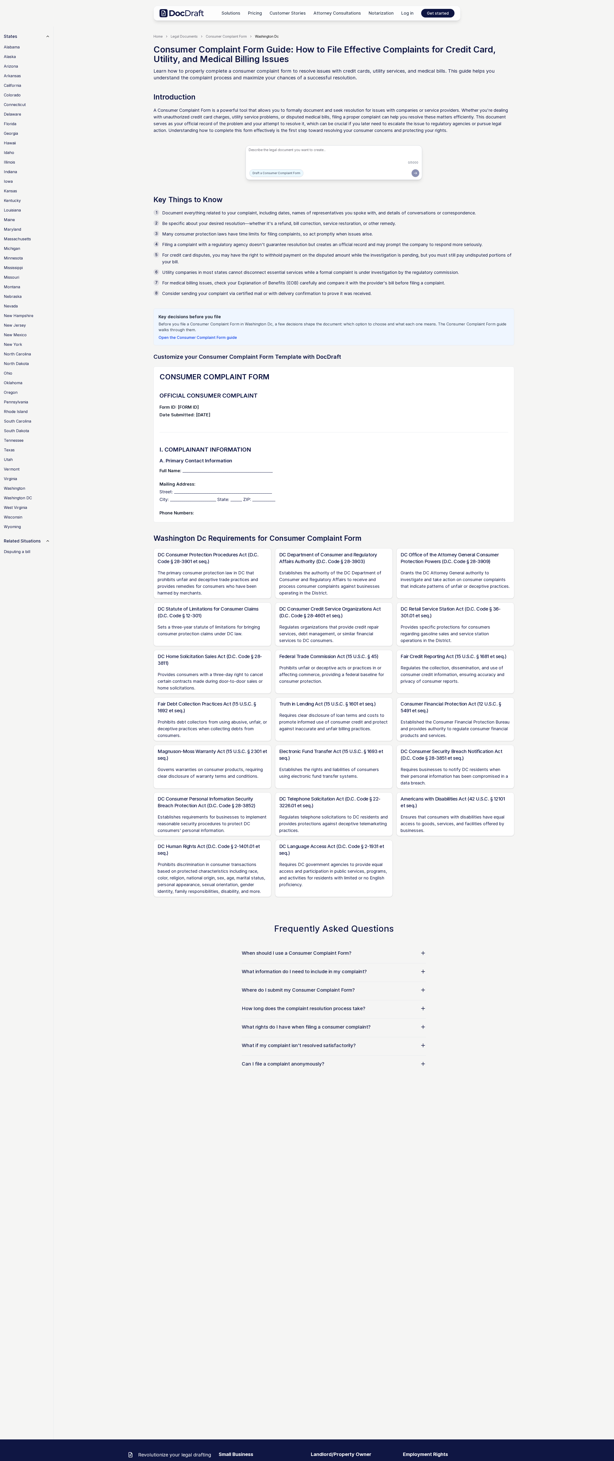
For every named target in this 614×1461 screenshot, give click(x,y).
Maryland (12, 229)
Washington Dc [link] (267, 36)
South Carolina (17, 421)
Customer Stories (288, 13)
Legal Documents (184, 36)
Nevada (11, 306)
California (12, 85)
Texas (9, 450)
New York (13, 344)
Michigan (12, 248)
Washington (14, 488)
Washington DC (18, 497)
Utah (8, 459)
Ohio (8, 373)
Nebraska (13, 296)
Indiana (10, 171)
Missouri (11, 277)
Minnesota (13, 258)
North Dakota (16, 363)
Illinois (9, 162)
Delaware (12, 114)
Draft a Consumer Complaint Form (276, 173)
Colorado (12, 95)
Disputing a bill (17, 551)
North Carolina (17, 354)
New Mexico (15, 334)
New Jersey (15, 325)
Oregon (11, 392)
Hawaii (10, 143)
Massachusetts (17, 238)
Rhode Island (16, 411)
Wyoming (12, 526)
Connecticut (15, 104)
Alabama (12, 47)
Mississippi (13, 267)
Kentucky (12, 200)
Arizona (11, 66)
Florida (10, 123)
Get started (438, 13)
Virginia (10, 478)
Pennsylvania (16, 402)
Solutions (231, 13)
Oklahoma (13, 382)
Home (158, 36)
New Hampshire (18, 315)
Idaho (9, 152)
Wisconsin (13, 517)
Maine (9, 219)
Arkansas (12, 75)
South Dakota (16, 430)
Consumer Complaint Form (226, 36)
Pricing (255, 13)
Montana (12, 286)
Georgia (11, 133)
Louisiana (12, 210)
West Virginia (15, 507)
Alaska (10, 56)
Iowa (8, 181)
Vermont (11, 469)
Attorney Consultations (337, 13)
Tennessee (14, 440)
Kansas (10, 191)
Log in (407, 13)
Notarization (381, 13)
